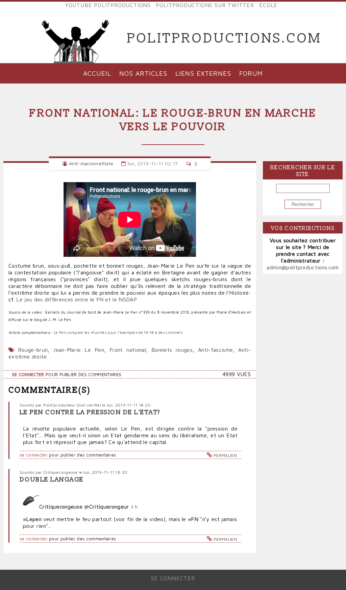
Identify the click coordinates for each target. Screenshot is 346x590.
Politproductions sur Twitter (205, 5)
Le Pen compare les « (73, 332)
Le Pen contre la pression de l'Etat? (90, 412)
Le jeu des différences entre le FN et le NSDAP (76, 299)
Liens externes (203, 73)
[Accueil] (75, 38)
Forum (251, 73)
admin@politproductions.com (303, 267)
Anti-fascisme (215, 350)
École (268, 5)
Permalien (225, 455)
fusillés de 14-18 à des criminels (138, 332)
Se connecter (28, 374)
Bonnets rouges (172, 350)
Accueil (97, 73)
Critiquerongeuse (60, 472)
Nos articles (143, 73)
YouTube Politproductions (108, 5)
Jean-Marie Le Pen (78, 350)
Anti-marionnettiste (91, 163)
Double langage (52, 480)
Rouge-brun (33, 350)
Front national (127, 350)
